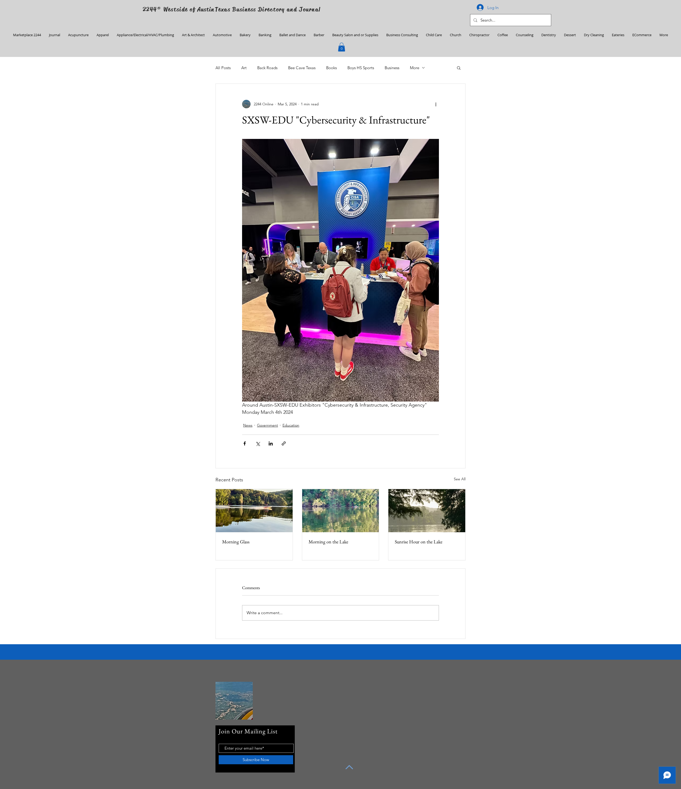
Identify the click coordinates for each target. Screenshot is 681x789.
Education (291, 425)
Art (244, 67)
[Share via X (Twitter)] (257, 443)
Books (331, 67)
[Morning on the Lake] (340, 510)
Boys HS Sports (360, 67)
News (247, 425)
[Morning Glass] (254, 510)
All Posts (223, 67)
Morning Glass (236, 542)
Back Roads (267, 67)
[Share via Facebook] (244, 443)
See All (460, 479)
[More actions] (436, 104)
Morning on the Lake (328, 542)
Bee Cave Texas (301, 67)
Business (392, 67)
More (414, 67)
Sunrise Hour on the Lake (418, 542)
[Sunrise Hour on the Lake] (426, 510)
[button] (341, 47)
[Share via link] (283, 443)
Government (267, 425)
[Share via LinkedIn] (270, 443)
